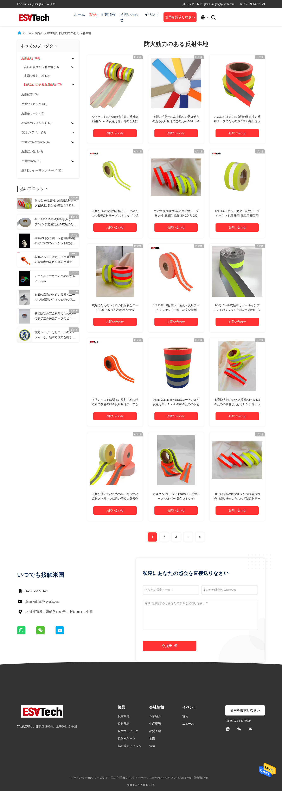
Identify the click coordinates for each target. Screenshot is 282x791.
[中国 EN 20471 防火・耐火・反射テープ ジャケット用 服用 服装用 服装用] (237, 177)
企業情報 (108, 14)
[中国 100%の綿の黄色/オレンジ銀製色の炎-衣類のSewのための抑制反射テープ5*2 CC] (237, 460)
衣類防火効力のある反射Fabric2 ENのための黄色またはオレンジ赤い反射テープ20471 (237, 404)
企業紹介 (155, 716)
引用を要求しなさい (180, 17)
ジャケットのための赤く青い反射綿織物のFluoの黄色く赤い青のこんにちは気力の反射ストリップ (115, 121)
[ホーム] (33, 17)
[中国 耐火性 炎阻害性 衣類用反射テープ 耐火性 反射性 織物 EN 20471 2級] (24, 203)
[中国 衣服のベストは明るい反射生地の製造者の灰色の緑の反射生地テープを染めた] (24, 259)
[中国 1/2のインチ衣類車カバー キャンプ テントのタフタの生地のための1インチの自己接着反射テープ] (237, 271)
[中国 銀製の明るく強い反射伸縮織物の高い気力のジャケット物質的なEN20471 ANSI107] (24, 240)
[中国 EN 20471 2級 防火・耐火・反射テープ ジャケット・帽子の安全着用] (176, 271)
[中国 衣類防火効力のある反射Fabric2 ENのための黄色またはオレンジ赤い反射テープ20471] (237, 365)
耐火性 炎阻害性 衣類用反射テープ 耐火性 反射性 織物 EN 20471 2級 (55, 203)
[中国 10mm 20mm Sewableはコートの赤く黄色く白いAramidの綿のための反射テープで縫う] (176, 365)
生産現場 (155, 723)
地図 (152, 738)
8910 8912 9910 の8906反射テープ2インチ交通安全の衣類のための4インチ (55, 222)
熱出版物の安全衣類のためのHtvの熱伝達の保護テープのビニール (55, 316)
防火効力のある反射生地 (75, 33)
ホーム (79, 14)
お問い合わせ (129, 17)
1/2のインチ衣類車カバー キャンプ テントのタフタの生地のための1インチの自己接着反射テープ (237, 310)
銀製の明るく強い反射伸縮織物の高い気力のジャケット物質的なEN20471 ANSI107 (54, 241)
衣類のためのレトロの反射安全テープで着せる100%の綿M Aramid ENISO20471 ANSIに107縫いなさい (115, 310)
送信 (152, 746)
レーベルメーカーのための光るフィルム (54, 278)
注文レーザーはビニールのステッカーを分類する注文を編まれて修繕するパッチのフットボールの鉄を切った (54, 335)
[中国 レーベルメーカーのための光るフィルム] (24, 278)
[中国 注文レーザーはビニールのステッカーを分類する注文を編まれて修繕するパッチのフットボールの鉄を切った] (24, 334)
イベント (152, 14)
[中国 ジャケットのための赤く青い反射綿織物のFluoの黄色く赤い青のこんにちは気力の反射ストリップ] (115, 83)
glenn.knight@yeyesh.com (42, 601)
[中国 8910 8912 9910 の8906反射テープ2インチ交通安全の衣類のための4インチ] (24, 222)
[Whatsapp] (26, 633)
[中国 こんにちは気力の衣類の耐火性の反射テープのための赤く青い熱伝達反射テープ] (237, 83)
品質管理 (155, 731)
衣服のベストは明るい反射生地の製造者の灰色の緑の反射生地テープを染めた (54, 260)
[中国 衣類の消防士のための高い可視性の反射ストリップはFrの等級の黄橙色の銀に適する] (115, 460)
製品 (93, 14)
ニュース (188, 723)
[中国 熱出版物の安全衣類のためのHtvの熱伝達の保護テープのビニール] (24, 316)
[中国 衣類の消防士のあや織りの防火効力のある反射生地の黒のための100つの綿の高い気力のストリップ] (176, 83)
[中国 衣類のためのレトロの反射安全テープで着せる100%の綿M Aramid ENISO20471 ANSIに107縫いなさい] (115, 271)
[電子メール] (65, 633)
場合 (185, 716)
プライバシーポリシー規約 (88, 777)
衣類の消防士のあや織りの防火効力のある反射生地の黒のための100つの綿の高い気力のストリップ (176, 121)
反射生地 (50, 33)
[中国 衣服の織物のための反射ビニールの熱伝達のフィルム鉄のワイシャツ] (24, 297)
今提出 (167, 646)
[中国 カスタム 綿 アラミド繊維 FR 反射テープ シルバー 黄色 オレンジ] (176, 460)
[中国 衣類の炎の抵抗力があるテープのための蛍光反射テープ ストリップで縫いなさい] (115, 177)
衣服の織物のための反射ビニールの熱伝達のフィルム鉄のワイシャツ (54, 297)
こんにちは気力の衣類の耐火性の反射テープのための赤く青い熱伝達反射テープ (237, 121)
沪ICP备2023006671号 (141, 785)
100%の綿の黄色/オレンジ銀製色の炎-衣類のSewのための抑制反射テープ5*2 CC (237, 499)
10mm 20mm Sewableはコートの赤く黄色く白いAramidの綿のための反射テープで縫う (176, 404)
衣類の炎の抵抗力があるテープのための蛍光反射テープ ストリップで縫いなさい (115, 216)
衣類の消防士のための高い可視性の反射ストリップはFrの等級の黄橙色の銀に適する (115, 499)
